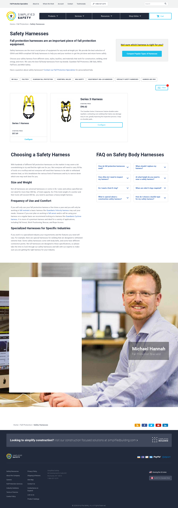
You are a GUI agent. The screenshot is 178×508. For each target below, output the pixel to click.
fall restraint (25, 210)
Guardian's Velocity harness (58, 210)
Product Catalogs (33, 499)
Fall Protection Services (14, 484)
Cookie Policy (11, 496)
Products (52, 16)
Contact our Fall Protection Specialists (59, 70)
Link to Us (30, 495)
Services (78, 16)
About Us (36, 4)
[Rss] (137, 425)
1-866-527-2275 (100, 4)
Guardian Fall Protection (43, 79)
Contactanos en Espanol (32, 489)
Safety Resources (12, 471)
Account (61, 4)
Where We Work (48, 4)
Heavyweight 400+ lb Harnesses (100, 79)
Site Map (30, 480)
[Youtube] (158, 425)
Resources (105, 16)
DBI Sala (15, 79)
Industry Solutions (12, 488)
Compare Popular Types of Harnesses (142, 54)
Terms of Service (12, 492)
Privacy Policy (32, 471)
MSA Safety (79, 79)
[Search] (165, 4)
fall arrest (52, 213)
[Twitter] (151, 425)
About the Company (13, 475)
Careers (9, 480)
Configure (28, 139)
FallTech (25, 79)
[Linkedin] (165, 425)
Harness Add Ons (149, 79)
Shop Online (134, 16)
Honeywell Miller (64, 79)
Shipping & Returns (33, 475)
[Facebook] (144, 425)
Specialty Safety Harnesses (127, 79)
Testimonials (81, 4)
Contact (70, 4)
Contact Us (31, 484)
